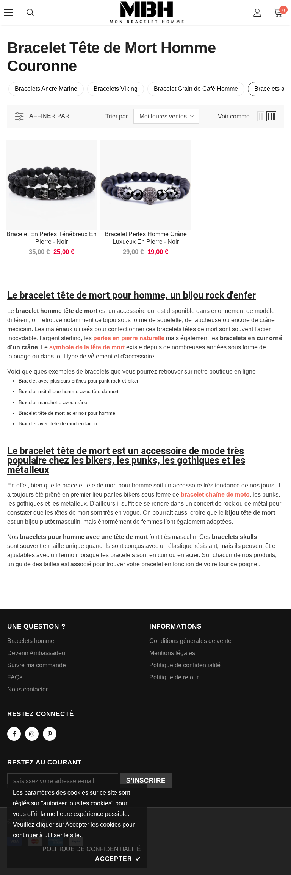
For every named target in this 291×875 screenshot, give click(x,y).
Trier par (116, 116)
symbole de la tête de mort (87, 347)
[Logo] (147, 12)
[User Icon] (257, 13)
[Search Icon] (30, 13)
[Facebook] (14, 734)
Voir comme (234, 116)
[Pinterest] (49, 734)
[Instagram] (32, 734)
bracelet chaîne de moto (215, 494)
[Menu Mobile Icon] (8, 12)
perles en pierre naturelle (128, 338)
